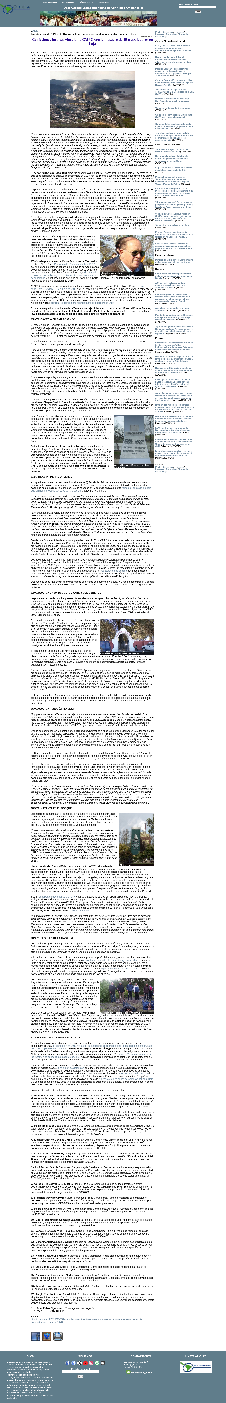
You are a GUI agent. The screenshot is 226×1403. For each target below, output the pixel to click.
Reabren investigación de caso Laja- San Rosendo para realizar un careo (172, 100)
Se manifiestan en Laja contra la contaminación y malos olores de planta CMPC (174, 91)
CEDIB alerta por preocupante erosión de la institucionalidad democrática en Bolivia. (173, 276)
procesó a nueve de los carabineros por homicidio (126, 1079)
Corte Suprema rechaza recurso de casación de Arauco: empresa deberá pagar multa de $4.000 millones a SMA (173, 246)
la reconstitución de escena (133, 1073)
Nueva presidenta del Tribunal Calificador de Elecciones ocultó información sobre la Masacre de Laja (173, 59)
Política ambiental (86, 2)
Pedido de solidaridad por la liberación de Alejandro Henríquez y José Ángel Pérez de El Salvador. (174, 317)
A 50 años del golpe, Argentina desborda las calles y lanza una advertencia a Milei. (170, 285)
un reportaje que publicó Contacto (57, 896)
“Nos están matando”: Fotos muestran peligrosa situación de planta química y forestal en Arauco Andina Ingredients (174, 204)
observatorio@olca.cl (142, 1372)
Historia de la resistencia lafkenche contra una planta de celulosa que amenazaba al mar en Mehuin (171, 158)
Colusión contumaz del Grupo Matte (172, 108)
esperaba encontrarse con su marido (120, 968)
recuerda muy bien (80, 910)
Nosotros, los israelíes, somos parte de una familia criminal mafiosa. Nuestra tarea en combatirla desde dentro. (174, 418)
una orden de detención (71, 1068)
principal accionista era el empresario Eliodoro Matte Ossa (82, 303)
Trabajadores (171, 34)
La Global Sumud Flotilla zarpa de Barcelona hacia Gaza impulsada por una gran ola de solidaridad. (172, 430)
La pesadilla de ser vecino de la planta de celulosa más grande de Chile (173, 169)
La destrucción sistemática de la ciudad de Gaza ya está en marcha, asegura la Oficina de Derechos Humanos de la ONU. (174, 442)
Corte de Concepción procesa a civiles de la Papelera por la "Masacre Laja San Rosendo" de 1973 (174, 82)
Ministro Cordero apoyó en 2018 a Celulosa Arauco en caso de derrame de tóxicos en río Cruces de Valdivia (174, 234)
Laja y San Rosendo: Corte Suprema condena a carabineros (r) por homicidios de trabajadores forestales (173, 48)
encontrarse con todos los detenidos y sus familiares (111, 960)
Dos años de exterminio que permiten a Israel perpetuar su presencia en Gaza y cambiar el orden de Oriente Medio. (174, 358)
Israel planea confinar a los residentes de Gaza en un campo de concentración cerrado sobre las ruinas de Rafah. (174, 453)
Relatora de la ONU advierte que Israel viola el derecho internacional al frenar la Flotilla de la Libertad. (173, 370)
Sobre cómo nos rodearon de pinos (172, 225)
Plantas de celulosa (164, 32)
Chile (35, 31)
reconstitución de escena (113, 570)
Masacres (159, 34)
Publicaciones (103, 2)
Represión (179, 32)
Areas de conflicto (50, 2)
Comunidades (68, 2)
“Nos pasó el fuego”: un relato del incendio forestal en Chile (171, 150)
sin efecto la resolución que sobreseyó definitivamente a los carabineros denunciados (64, 275)
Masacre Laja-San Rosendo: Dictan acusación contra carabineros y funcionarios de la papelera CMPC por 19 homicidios (173, 72)
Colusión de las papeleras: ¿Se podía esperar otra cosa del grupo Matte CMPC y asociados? (174, 126)
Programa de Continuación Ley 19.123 (75, 264)
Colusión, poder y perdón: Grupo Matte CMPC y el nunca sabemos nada (174, 116)
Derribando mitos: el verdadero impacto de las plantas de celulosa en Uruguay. (174, 261)
